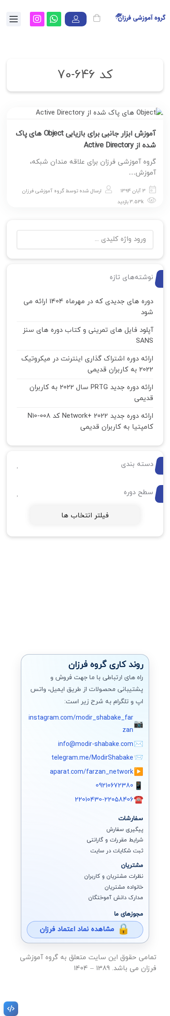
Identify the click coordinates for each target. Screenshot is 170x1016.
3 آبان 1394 (133, 191)
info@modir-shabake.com (95, 744)
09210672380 (114, 785)
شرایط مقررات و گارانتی (115, 840)
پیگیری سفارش (125, 830)
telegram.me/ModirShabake (92, 758)
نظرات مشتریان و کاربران (113, 876)
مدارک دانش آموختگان (115, 898)
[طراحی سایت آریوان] (9, 1008)
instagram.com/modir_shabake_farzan (81, 724)
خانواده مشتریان (124, 887)
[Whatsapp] (54, 19)
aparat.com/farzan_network (91, 772)
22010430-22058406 (104, 800)
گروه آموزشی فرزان (43, 191)
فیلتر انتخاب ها (85, 516)
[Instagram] (37, 19)
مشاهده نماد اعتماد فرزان (77, 929)
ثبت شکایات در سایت (116, 851)
